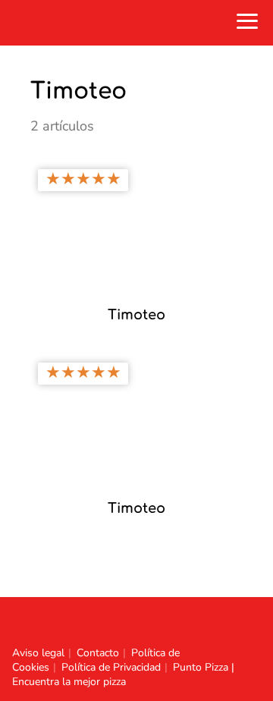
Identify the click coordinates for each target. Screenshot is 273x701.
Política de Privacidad (111, 667)
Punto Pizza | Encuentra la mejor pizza (123, 674)
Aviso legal (38, 653)
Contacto (98, 653)
